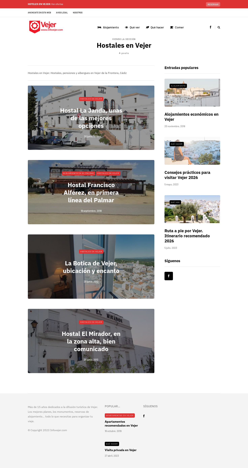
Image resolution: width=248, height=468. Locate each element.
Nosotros (77, 12)
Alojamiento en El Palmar (78, 173)
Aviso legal (62, 12)
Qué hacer (157, 27)
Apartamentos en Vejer (119, 415)
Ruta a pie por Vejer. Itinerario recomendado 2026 (187, 236)
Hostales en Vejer (91, 99)
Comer (179, 27)
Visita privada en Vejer (120, 450)
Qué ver (135, 27)
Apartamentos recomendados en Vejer (121, 423)
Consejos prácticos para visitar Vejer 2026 (187, 175)
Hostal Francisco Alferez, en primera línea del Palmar (91, 192)
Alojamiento (111, 27)
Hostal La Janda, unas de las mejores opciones (91, 118)
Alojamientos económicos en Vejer (191, 116)
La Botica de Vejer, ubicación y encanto (91, 267)
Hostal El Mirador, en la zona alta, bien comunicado (91, 341)
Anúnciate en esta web (39, 12)
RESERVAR (213, 4)
